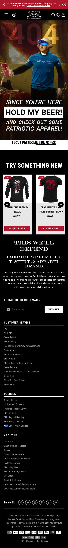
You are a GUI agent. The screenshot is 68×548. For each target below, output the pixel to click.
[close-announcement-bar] (64, 5)
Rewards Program (12, 367)
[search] (53, 15)
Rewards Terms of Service (15, 408)
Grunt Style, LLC (32, 515)
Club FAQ (8, 333)
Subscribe (53, 309)
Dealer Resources (12, 463)
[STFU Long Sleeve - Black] (17, 189)
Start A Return (10, 358)
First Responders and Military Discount (21, 371)
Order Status (10, 350)
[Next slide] (61, 204)
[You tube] (55, 502)
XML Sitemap (42, 541)
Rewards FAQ (10, 337)
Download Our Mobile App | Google (20, 484)
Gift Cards (8, 475)
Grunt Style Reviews (13, 480)
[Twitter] (28, 502)
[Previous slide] (7, 204)
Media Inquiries (11, 467)
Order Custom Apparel (14, 454)
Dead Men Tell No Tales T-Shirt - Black (51, 209)
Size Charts (9, 384)
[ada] (14, 15)
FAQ (5, 329)
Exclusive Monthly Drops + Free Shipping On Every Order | (31, 4)
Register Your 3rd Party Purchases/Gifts (22, 346)
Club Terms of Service (14, 404)
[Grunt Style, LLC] (34, 14)
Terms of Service (11, 400)
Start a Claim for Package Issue (18, 363)
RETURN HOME (46, 143)
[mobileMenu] (6, 15)
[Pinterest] (41, 502)
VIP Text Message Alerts (15, 471)
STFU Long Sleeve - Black (17, 209)
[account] (58, 15)
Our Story (8, 441)
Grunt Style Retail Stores (15, 446)
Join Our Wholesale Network (17, 458)
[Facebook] (21, 502)
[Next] (59, 4)
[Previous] (4, 4)
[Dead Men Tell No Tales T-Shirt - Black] (51, 189)
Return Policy (10, 341)
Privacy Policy (10, 413)
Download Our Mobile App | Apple (19, 488)
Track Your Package (13, 354)
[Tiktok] (48, 502)
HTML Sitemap (26, 541)
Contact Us (9, 376)
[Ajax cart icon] (63, 15)
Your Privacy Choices (13, 421)
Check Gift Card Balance (15, 380)
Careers (7, 450)
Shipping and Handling (14, 417)
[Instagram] (34, 502)
